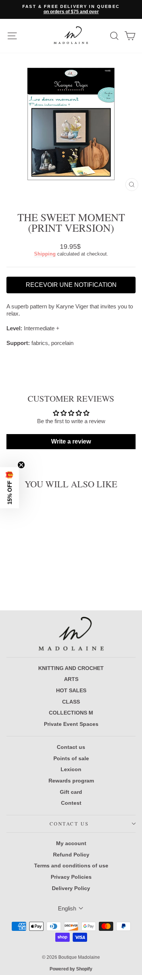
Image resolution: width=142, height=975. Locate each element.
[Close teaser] (21, 464)
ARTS (71, 679)
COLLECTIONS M (71, 713)
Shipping (45, 254)
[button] (9, 487)
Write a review (71, 441)
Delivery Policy (71, 888)
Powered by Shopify (71, 969)
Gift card (71, 792)
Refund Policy (71, 855)
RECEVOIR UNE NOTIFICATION (71, 285)
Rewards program (71, 781)
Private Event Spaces (71, 724)
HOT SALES (71, 690)
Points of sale (71, 758)
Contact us (71, 747)
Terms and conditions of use (71, 866)
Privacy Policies (71, 877)
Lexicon (71, 769)
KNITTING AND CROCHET (71, 668)
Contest (71, 803)
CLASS (71, 702)
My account (71, 843)
